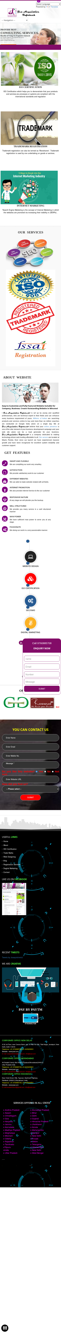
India (6, 1150)
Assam (7, 1112)
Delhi (34, 1115)
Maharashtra (37, 1130)
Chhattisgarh (10, 1115)
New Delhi (36, 1135)
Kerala (34, 1127)
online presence (51, 426)
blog (5, 860)
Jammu (8, 1124)
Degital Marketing (10, 868)
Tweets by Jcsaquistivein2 (12, 957)
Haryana (8, 1121)
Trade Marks (8, 853)
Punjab (34, 1138)
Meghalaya (9, 1132)
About (5, 845)
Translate (54, 6)
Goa (6, 1118)
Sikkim (34, 1141)
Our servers (44, 437)
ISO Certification (10, 849)
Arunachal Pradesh (40, 1109)
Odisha (7, 1138)
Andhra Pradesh (12, 1109)
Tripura (7, 1147)
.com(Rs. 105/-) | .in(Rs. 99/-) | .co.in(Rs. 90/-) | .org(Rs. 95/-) (30, 47)
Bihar (34, 1112)
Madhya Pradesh (12, 1130)
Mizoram (8, 1135)
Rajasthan (9, 1141)
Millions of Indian (40, 418)
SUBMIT (42, 688)
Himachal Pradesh (40, 1121)
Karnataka (9, 1127)
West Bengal (37, 1152)
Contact (6, 872)
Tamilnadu (9, 1144)
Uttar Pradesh (10, 1152)
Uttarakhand (37, 1147)
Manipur (35, 1132)
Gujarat (35, 1118)
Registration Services (11, 864)
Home (5, 841)
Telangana (36, 1144)
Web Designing (9, 856)
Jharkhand (36, 1124)
